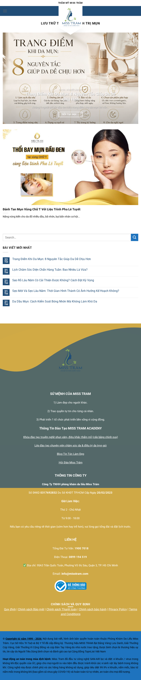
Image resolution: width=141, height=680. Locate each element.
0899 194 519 (78, 557)
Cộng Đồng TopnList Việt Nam (89, 651)
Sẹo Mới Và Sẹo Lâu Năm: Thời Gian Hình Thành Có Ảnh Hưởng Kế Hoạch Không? (65, 291)
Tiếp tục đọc (71, 114)
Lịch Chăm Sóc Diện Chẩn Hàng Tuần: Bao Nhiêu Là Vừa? (50, 269)
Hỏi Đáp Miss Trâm (70, 462)
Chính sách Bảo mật (31, 609)
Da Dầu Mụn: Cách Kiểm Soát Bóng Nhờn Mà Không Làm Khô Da (54, 301)
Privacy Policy (118, 609)
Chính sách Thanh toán (61, 609)
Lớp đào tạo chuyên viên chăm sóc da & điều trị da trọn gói (71, 445)
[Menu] (5, 10)
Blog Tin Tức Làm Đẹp (70, 454)
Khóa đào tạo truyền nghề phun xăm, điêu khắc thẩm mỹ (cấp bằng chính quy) (70, 437)
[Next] (131, 78)
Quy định (10, 609)
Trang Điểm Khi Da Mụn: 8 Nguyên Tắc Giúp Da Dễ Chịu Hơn (70, 96)
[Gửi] (134, 237)
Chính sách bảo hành (92, 609)
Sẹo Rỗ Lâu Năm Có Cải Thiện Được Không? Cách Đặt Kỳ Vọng (53, 280)
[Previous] (10, 78)
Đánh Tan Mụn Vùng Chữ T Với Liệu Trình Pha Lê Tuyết (41, 209)
